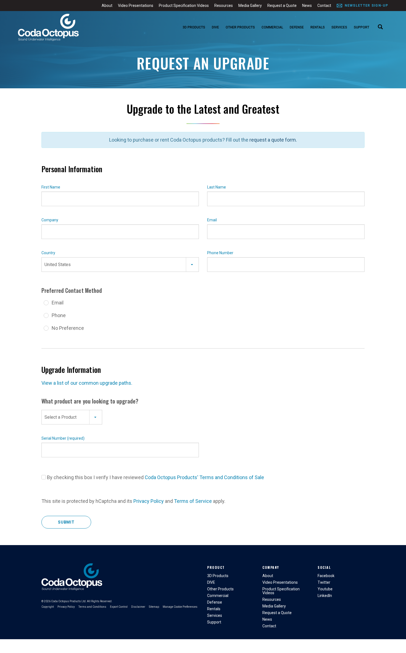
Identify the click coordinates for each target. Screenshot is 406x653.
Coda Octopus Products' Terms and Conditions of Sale (204, 477)
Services (339, 27)
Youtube (325, 589)
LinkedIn (325, 595)
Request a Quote (282, 5)
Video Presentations (135, 5)
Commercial (272, 27)
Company (49, 220)
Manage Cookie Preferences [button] (180, 606)
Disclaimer (138, 606)
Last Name (216, 187)
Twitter (324, 582)
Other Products (240, 27)
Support (361, 27)
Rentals (317, 27)
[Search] (380, 27)
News (307, 5)
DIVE (215, 27)
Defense (297, 27)
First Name (50, 187)
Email (212, 220)
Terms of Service (193, 501)
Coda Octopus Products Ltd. (68, 601)
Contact (324, 5)
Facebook (326, 576)
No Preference (68, 328)
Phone (59, 315)
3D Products (194, 27)
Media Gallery (250, 5)
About (107, 5)
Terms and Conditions (92, 606)
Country (48, 253)
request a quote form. (273, 140)
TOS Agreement (43, 477)
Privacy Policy (148, 501)
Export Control (119, 606)
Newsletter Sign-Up (366, 5)
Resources (223, 5)
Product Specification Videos (184, 5)
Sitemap (154, 606)
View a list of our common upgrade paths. (86, 383)
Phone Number (220, 253)
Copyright (47, 606)
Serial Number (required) (63, 438)
